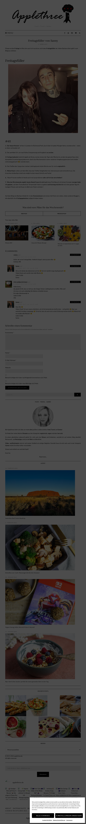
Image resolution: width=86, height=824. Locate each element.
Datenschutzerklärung (59, 820)
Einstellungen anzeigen (69, 816)
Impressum (69, 820)
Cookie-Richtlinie (47, 820)
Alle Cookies (43, 816)
